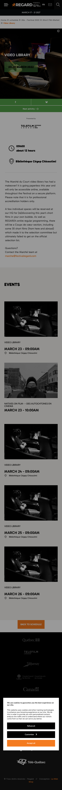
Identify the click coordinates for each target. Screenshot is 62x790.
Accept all (31, 743)
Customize (29, 734)
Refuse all (31, 726)
